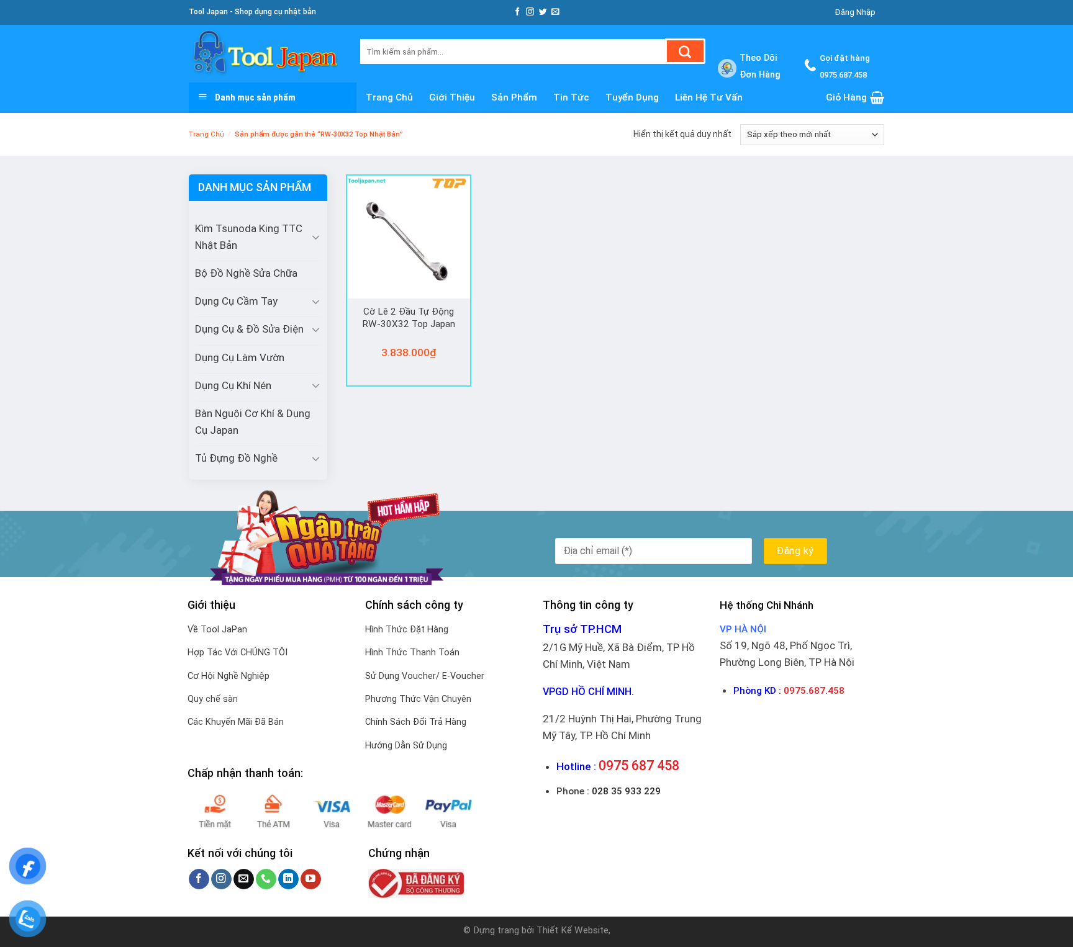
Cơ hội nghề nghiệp (228, 676)
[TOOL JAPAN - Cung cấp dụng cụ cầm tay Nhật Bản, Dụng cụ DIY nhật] (265, 54)
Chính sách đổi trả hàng (415, 722)
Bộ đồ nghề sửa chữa (246, 273)
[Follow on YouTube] (311, 879)
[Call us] (266, 879)
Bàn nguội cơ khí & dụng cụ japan (252, 421)
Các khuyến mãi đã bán (236, 722)
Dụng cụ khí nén (233, 385)
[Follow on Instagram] (530, 12)
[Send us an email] (555, 12)
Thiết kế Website (572, 930)
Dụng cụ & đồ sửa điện (249, 329)
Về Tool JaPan (217, 629)
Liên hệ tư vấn (709, 97)
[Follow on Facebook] (518, 12)
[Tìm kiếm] (685, 51)
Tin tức (571, 97)
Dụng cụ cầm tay (236, 301)
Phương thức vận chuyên (418, 699)
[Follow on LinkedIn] (288, 879)
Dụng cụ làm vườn (239, 357)
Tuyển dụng (632, 97)
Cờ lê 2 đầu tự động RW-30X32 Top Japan (408, 318)
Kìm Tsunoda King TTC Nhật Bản (248, 236)
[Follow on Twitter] (543, 12)
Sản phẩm (514, 97)
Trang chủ (389, 97)
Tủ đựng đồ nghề (236, 458)
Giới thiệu (452, 97)
